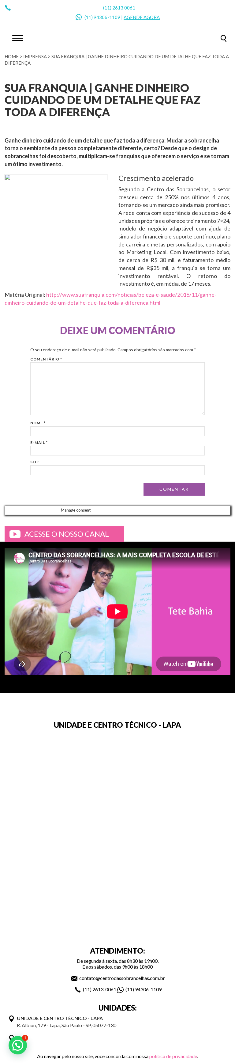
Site (35, 461)
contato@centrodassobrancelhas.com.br (122, 978)
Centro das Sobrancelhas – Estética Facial (117, 38)
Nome (38, 423)
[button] (18, 1045)
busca (223, 38)
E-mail (39, 442)
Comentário (46, 359)
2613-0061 (104, 989)
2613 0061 (123, 7)
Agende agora (142, 17)
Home (12, 56)
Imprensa (35, 56)
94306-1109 (107, 17)
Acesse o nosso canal (66, 533)
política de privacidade (173, 1056)
